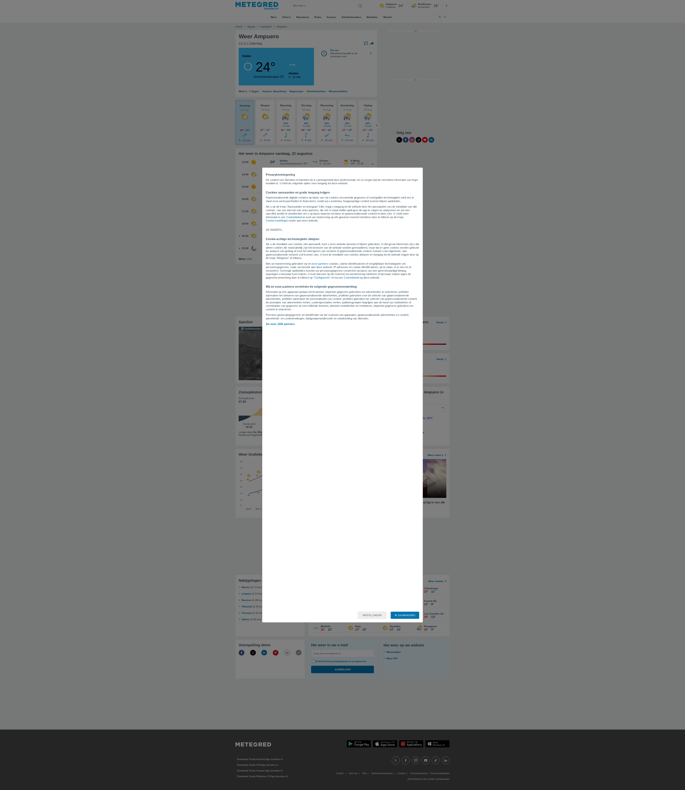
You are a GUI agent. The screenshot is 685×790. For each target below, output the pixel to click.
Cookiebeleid (294, 217)
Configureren (322, 277)
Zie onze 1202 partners (280, 323)
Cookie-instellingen (277, 220)
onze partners (320, 263)
